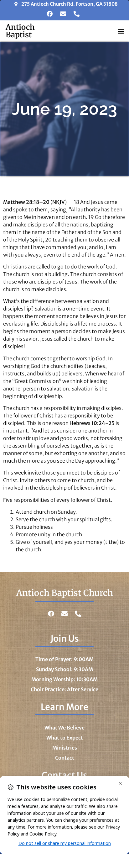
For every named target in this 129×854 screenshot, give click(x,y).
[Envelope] (63, 14)
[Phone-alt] (76, 14)
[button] (121, 31)
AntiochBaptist (20, 31)
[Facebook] (49, 14)
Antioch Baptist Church (64, 592)
